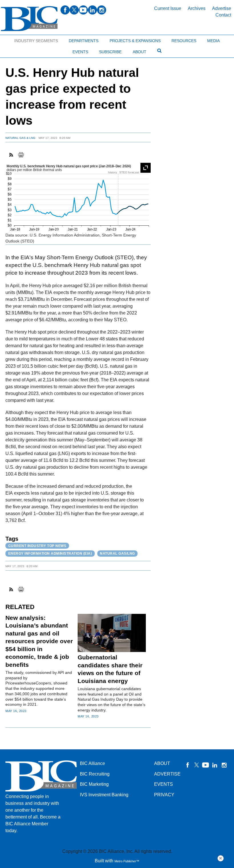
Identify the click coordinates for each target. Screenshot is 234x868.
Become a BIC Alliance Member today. (32, 823)
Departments (83, 40)
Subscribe (110, 52)
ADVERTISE (167, 774)
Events (80, 52)
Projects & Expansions (135, 40)
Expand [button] (145, 168)
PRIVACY (164, 794)
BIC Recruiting (95, 774)
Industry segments (36, 40)
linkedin (92, 10)
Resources (184, 40)
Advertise (221, 8)
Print (20, 154)
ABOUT (162, 763)
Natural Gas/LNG (117, 554)
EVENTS (163, 784)
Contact (223, 15)
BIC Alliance (92, 763)
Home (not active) (17, 39)
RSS (11, 154)
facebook (65, 10)
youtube (83, 10)
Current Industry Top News (37, 546)
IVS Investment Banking (104, 794)
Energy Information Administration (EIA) (50, 554)
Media (213, 40)
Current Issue (167, 8)
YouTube (205, 765)
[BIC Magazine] (29, 18)
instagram (101, 10)
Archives (196, 8)
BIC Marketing (94, 784)
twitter (74, 10)
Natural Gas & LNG (20, 137)
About (139, 52)
